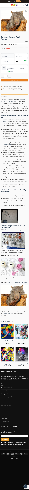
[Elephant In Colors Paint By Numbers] (21, 354)
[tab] (14, 96)
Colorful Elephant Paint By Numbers (7, 341)
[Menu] (2, 4)
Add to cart (14, 80)
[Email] (17, 458)
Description (4, 96)
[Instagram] (14, 458)
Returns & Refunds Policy (7, 412)
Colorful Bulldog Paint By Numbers (7, 363)
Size (2, 44)
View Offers (18, 1)
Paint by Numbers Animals (7, 394)
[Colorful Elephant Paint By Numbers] (7, 331)
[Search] (24, 5)
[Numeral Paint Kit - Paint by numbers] (14, 5)
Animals (7, 35)
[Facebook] (12, 458)
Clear (26, 41)
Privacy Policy (4, 418)
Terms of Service (5, 421)
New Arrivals (4, 390)
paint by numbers (8, 313)
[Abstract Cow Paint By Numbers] (21, 331)
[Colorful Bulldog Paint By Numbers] (7, 354)
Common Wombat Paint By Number (13, 191)
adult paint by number (17, 105)
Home (2, 35)
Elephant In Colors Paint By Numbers (21, 363)
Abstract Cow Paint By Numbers (22, 341)
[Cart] (27, 5)
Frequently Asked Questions (7, 409)
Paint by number (22, 115)
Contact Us (3, 415)
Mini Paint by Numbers (6, 400)
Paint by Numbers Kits (6, 387)
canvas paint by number (19, 230)
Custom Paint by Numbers (7, 397)
